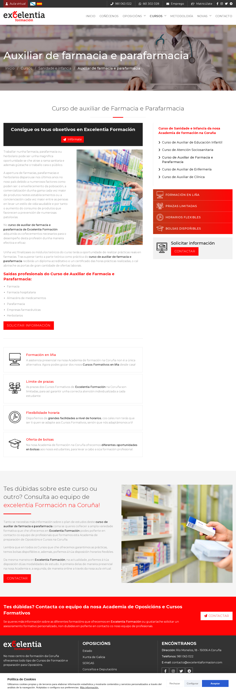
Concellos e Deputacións (100, 669)
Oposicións (132, 16)
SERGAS (88, 663)
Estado (87, 651)
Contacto (223, 16)
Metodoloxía (181, 16)
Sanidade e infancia (55, 68)
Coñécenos (109, 16)
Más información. (89, 687)
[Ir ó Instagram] (222, 3)
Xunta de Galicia (94, 657)
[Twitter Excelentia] (181, 671)
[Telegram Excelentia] (189, 671)
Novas (202, 16)
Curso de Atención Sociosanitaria (187, 150)
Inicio (90, 16)
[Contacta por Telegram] (231, 3)
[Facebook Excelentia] (165, 671)
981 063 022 (185, 656)
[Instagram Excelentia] (173, 671)
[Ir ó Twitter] (226, 3)
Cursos (156, 16)
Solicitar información (28, 325)
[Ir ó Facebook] (217, 3)
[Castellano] (39, 3)
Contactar (184, 251)
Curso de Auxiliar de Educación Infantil (192, 142)
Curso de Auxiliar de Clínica (183, 177)
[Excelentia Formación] (24, 16)
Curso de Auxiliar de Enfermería (187, 169)
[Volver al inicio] (22, 646)
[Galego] (32, 3)
